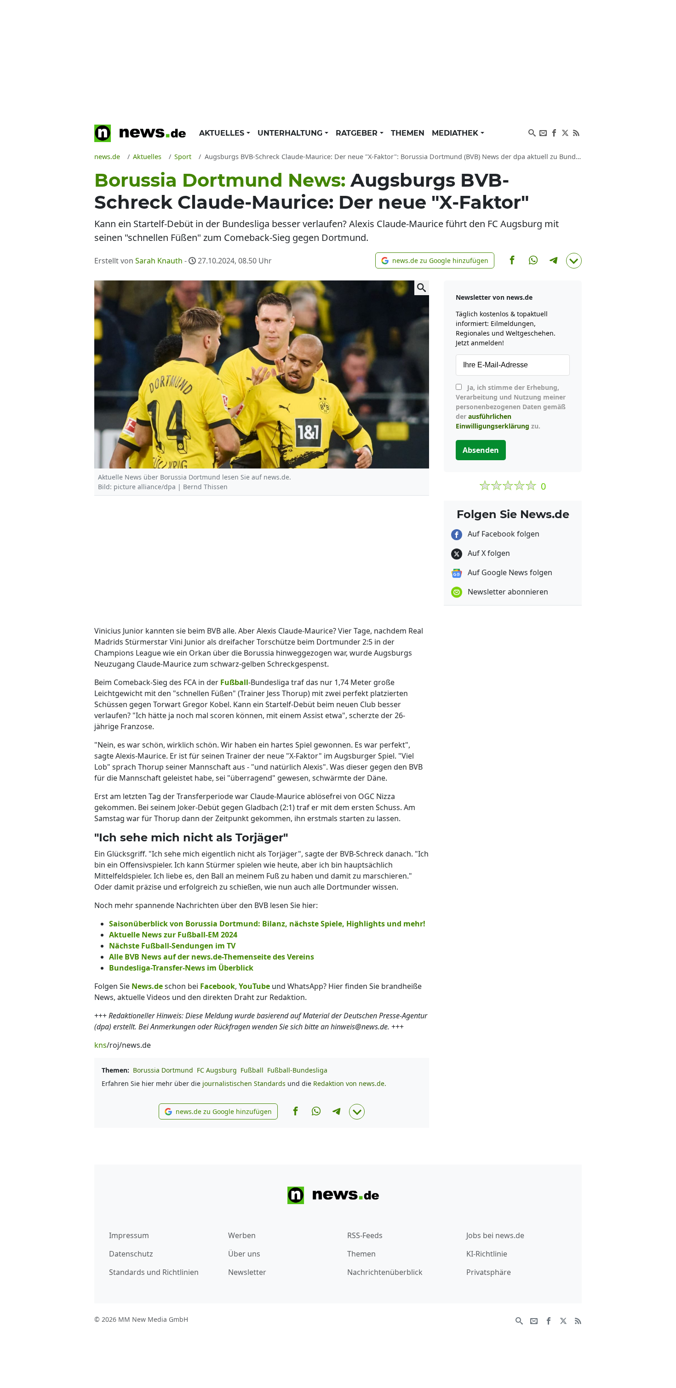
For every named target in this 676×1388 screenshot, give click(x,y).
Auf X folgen (488, 553)
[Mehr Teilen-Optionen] (574, 260)
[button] (434, 260)
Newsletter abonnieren (507, 592)
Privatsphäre (488, 1272)
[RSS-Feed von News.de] (576, 132)
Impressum (129, 1235)
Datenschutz (131, 1254)
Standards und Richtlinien (154, 1272)
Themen (407, 133)
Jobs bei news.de (495, 1235)
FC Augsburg (217, 1070)
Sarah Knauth (159, 261)
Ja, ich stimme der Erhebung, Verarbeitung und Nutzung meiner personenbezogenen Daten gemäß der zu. (511, 406)
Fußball (252, 1070)
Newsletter (247, 1272)
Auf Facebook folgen (502, 534)
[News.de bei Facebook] (554, 132)
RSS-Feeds (365, 1235)
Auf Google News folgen (509, 572)
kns (100, 1045)
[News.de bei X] (565, 132)
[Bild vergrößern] (421, 287)
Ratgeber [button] (358, 133)
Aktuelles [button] (222, 133)
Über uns (244, 1254)
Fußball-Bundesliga (297, 1070)
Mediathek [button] (456, 133)
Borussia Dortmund (163, 1070)
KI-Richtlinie (486, 1254)
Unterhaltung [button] (291, 133)
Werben (242, 1235)
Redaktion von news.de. (349, 1083)
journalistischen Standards (244, 1083)
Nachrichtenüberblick (385, 1272)
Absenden (481, 450)
